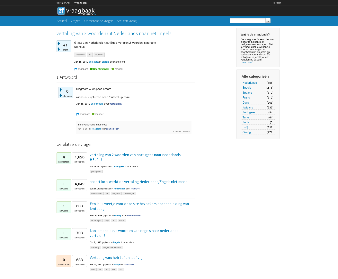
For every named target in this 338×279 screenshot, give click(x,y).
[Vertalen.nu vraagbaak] (78, 10)
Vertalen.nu (63, 2)
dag (107, 220)
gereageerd (95, 128)
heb (93, 269)
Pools (246, 122)
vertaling (95, 247)
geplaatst (94, 61)
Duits (246, 102)
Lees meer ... (248, 62)
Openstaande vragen (98, 21)
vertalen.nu (116, 103)
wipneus (99, 54)
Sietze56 (129, 264)
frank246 (135, 188)
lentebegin (96, 220)
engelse (116, 193)
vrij (121, 269)
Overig (247, 132)
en (90, 54)
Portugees (249, 112)
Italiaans (248, 107)
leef (113, 269)
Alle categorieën (255, 76)
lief (100, 269)
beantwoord (97, 103)
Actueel (62, 21)
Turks (246, 117)
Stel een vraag (127, 21)
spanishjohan (112, 128)
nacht (121, 220)
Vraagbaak (80, 2)
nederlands (96, 193)
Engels (247, 87)
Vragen (75, 21)
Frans (246, 97)
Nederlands (250, 82)
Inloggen (277, 2)
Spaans (247, 92)
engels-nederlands (112, 247)
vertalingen (129, 193)
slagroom (80, 54)
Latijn (246, 127)
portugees (96, 171)
